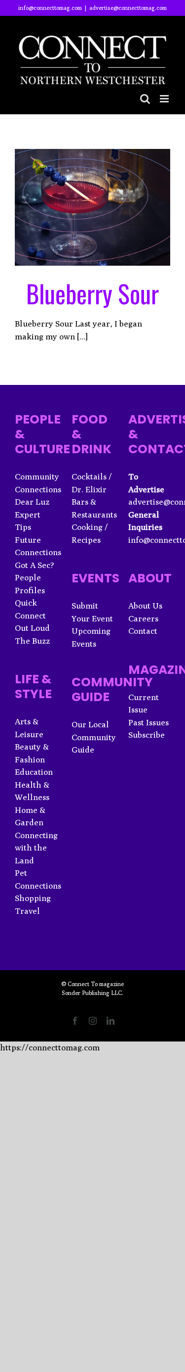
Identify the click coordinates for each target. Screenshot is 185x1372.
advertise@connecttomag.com (128, 7)
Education (34, 772)
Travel (27, 911)
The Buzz (32, 641)
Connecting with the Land (36, 847)
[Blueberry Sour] (92, 207)
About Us (145, 606)
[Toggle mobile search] (145, 99)
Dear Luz (32, 502)
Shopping (33, 898)
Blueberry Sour (92, 293)
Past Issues (148, 722)
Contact (142, 631)
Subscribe (146, 735)
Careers (143, 618)
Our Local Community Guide (94, 737)
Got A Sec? (34, 565)
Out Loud (32, 628)
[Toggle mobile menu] (165, 99)
